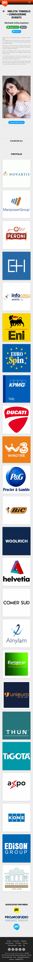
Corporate (16, 941)
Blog (19, 945)
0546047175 (19, 959)
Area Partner (9, 943)
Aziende (23, 941)
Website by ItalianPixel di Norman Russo (14, 953)
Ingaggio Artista (13, 27)
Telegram (17, 31)
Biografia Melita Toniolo (16, 122)
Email (24, 27)
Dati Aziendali (12, 945)
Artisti (9, 941)
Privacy (25, 943)
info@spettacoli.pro (23, 957)
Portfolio (18, 943)
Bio (24, 945)
